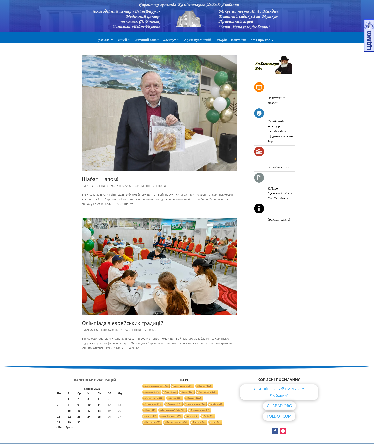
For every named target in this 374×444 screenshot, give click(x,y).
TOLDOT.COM (279, 416)
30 (78, 422)
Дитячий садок (147, 40)
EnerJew (199, 422)
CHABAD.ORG (279, 405)
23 (78, 416)
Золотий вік (153, 404)
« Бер (59, 427)
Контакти (238, 40)
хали (216, 422)
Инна (90, 186)
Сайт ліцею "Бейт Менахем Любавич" (279, 392)
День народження (156, 386)
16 (78, 410)
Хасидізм (174, 404)
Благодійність (144, 186)
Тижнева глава (200, 410)
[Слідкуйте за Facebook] (275, 431)
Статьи (150, 416)
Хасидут (169, 40)
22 (69, 416)
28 (58, 422)
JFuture (216, 404)
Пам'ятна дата (196, 404)
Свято (187, 392)
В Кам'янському (278, 167)
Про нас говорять (176, 422)
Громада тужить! (279, 219)
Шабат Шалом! (100, 179)
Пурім (208, 416)
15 (69, 410)
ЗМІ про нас (260, 40)
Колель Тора (207, 392)
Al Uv (89, 330)
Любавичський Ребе (172, 410)
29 (69, 422)
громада (152, 392)
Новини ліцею (143, 330)
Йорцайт (194, 398)
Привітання (152, 422)
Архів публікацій (197, 40)
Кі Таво (273, 188)
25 (99, 416)
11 (99, 405)
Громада (103, 40)
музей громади (171, 416)
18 (99, 410)
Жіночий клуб (154, 398)
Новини (204, 386)
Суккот (192, 416)
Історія (221, 40)
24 (89, 416)
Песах (150, 410)
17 (89, 410)
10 (89, 405)
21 (58, 416)
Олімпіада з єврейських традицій (122, 323)
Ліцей (122, 40)
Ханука (175, 398)
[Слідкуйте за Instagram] (283, 431)
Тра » (69, 427)
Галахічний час (278, 131)
